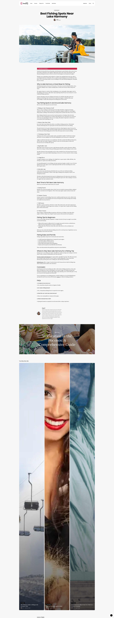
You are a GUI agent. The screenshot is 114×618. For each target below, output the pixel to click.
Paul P (57, 19)
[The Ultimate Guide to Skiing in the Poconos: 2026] (31, 486)
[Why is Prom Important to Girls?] (57, 486)
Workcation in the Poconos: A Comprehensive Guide (57, 339)
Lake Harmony (56, 10)
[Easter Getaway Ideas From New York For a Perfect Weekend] (82, 486)
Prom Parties (49, 604)
